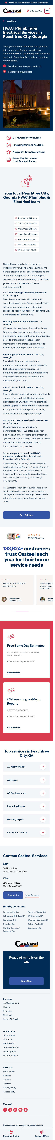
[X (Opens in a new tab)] (10, 1110)
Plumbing (7, 1011)
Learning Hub (9, 1051)
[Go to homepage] (12, 10)
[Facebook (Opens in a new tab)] (5, 1110)
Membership (9, 1043)
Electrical (7, 1015)
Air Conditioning (11, 1003)
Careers (7, 1079)
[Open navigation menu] (47, 11)
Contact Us (13, 895)
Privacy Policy (9, 1087)
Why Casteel (9, 1071)
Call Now (29, 515)
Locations (11, 21)
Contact (7, 1083)
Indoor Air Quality (11, 1019)
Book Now (26, 981)
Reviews (7, 1075)
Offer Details (13, 672)
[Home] (26, 944)
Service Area (9, 1035)
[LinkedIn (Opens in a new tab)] (26, 1110)
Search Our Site (10, 1055)
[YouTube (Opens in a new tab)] (20, 1110)
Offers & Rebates (11, 1047)
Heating (6, 1007)
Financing (7, 1039)
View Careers (32, 895)
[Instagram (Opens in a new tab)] (15, 1110)
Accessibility (9, 1091)
